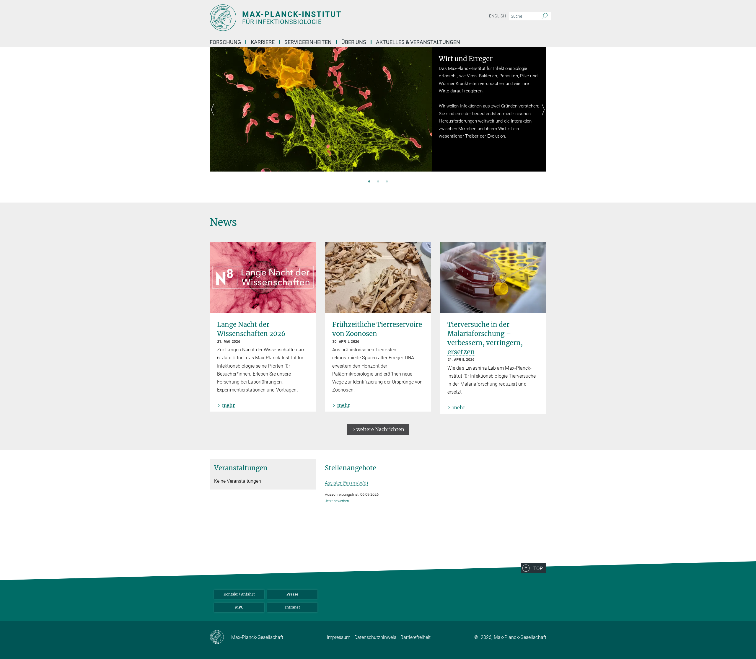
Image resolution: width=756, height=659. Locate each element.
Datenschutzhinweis (375, 637)
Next (541, 117)
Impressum (338, 637)
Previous (214, 117)
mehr (228, 405)
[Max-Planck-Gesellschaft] (220, 637)
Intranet (292, 607)
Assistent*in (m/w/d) (346, 483)
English (497, 16)
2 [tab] (378, 182)
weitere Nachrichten (380, 429)
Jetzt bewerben (337, 501)
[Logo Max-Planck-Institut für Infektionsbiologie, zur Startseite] (320, 17)
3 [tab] (387, 182)
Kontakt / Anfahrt (239, 594)
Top (538, 568)
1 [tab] (369, 182)
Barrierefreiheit (415, 637)
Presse (292, 594)
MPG (239, 607)
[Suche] (545, 16)
